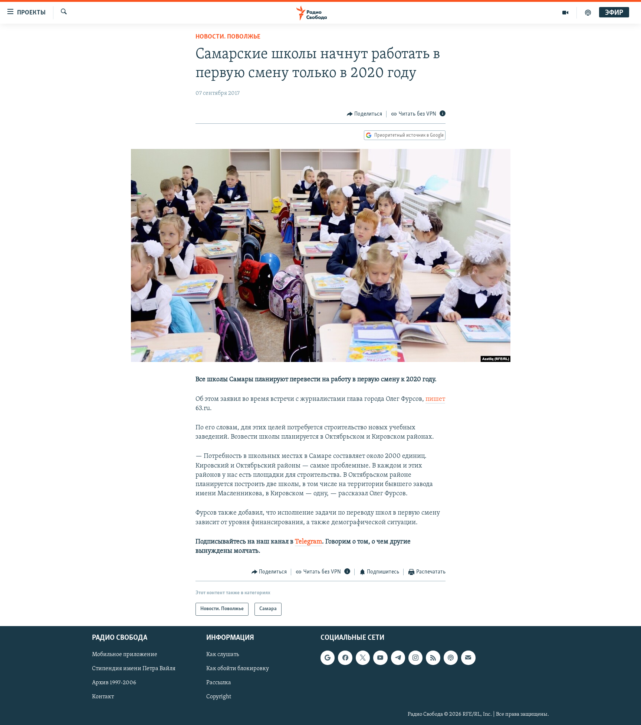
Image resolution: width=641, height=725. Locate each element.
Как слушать (222, 655)
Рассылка (218, 683)
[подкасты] (588, 12)
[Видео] (565, 12)
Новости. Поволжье (227, 37)
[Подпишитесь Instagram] (415, 658)
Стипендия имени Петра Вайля (133, 669)
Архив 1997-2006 (114, 683)
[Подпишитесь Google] (327, 658)
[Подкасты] (451, 658)
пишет (435, 399)
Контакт (103, 697)
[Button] (364, 114)
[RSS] (433, 658)
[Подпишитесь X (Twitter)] (363, 658)
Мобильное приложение (124, 655)
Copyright (218, 697)
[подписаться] (468, 658)
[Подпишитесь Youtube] (380, 658)
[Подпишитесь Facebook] (345, 658)
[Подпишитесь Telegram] (398, 658)
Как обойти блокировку (237, 669)
